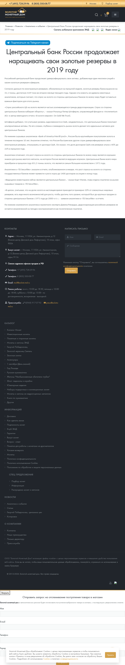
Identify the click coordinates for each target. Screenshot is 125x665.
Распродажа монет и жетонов (25, 489)
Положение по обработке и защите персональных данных (34, 467)
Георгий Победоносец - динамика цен (24, 512)
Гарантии (11, 433)
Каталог (10, 323)
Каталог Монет (14, 329)
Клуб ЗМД (12, 428)
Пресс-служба (13, 543)
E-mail (2, 621)
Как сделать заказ (15, 420)
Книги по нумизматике (17, 397)
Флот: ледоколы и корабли (19, 380)
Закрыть (5, 592)
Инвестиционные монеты (18, 334)
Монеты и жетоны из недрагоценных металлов (29, 393)
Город (2, 648)
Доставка (11, 416)
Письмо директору (15, 539)
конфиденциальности (69, 658)
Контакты (11, 530)
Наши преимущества (16, 534)
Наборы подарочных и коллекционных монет (28, 389)
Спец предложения (21, 474)
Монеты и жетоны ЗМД (18, 342)
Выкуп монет (13, 437)
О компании (13, 523)
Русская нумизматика (17, 372)
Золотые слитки (14, 355)
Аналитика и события (17, 503)
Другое (10, 402)
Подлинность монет (16, 424)
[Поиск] (96, 15)
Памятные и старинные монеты (21, 338)
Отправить (71, 270)
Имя (2, 608)
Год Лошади (12, 368)
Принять (110, 655)
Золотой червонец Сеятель (19, 351)
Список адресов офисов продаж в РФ (26, 263)
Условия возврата (15, 450)
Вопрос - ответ (13, 441)
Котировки (12, 516)
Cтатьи (10, 508)
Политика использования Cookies (22, 463)
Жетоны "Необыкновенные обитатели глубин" (28, 376)
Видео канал (112, 29)
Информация (13, 409)
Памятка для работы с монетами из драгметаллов (30, 445)
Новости (10, 497)
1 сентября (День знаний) (18, 363)
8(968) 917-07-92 (33, 302)
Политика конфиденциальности (21, 458)
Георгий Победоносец (17, 346)
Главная (9, 26)
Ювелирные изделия (16, 385)
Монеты (10, 454)
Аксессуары (12, 359)
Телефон (4, 634)
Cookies (46, 658)
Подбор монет (18, 481)
